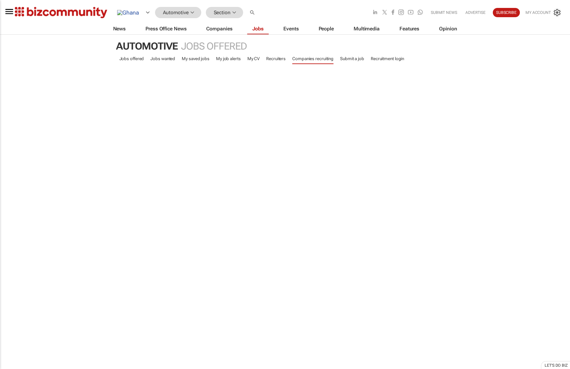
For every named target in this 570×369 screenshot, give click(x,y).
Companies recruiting (312, 58)
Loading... (12, 315)
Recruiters (276, 58)
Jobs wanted (162, 58)
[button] (253, 13)
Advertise (475, 12)
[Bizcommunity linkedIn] (375, 12)
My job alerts (228, 58)
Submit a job (352, 58)
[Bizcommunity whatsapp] (420, 12)
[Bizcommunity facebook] (393, 12)
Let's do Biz (556, 365)
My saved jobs (195, 58)
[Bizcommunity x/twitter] (385, 12)
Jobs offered (131, 58)
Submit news (444, 12)
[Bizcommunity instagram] (401, 12)
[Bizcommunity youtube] (411, 12)
